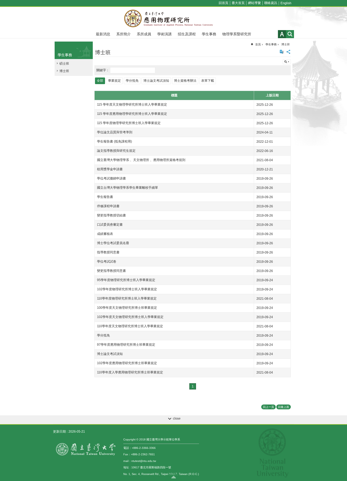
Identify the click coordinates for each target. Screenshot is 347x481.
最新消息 (103, 34)
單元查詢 (287, 61)
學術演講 (164, 34)
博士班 (64, 71)
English (286, 3)
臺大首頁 (238, 3)
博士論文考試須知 (156, 80)
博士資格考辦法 (185, 80)
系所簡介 (123, 34)
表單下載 (207, 80)
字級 (282, 34)
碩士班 (64, 63)
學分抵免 (132, 80)
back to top (173, 477)
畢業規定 (114, 80)
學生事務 (209, 34)
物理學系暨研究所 (236, 34)
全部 (100, 80)
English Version (282, 51)
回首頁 (223, 3)
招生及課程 (187, 34)
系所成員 (144, 34)
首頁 (258, 44)
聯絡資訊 (270, 3)
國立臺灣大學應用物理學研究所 (173, 18)
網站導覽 (254, 3)
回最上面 (283, 407)
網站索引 (290, 34)
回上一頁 (268, 407)
